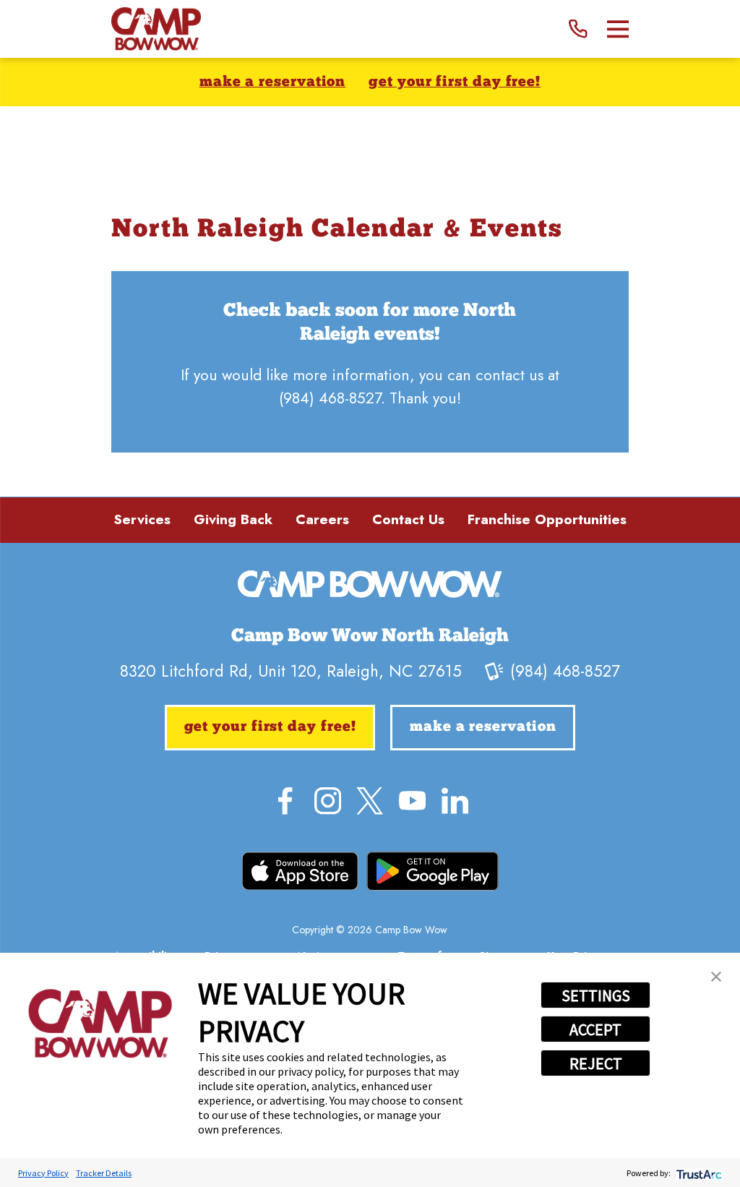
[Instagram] (327, 800)
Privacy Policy (43, 1172)
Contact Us (408, 519)
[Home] (156, 29)
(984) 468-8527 (330, 398)
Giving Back (233, 519)
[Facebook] (285, 800)
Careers (322, 519)
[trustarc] (698, 1173)
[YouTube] (412, 800)
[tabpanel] (370, 362)
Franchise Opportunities (547, 519)
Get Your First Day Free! (455, 83)
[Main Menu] (618, 29)
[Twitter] (369, 800)
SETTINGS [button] (596, 995)
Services (142, 519)
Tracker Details (104, 1172)
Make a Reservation (272, 83)
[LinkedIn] (455, 800)
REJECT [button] (595, 1063)
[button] (716, 976)
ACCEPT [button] (595, 1029)
